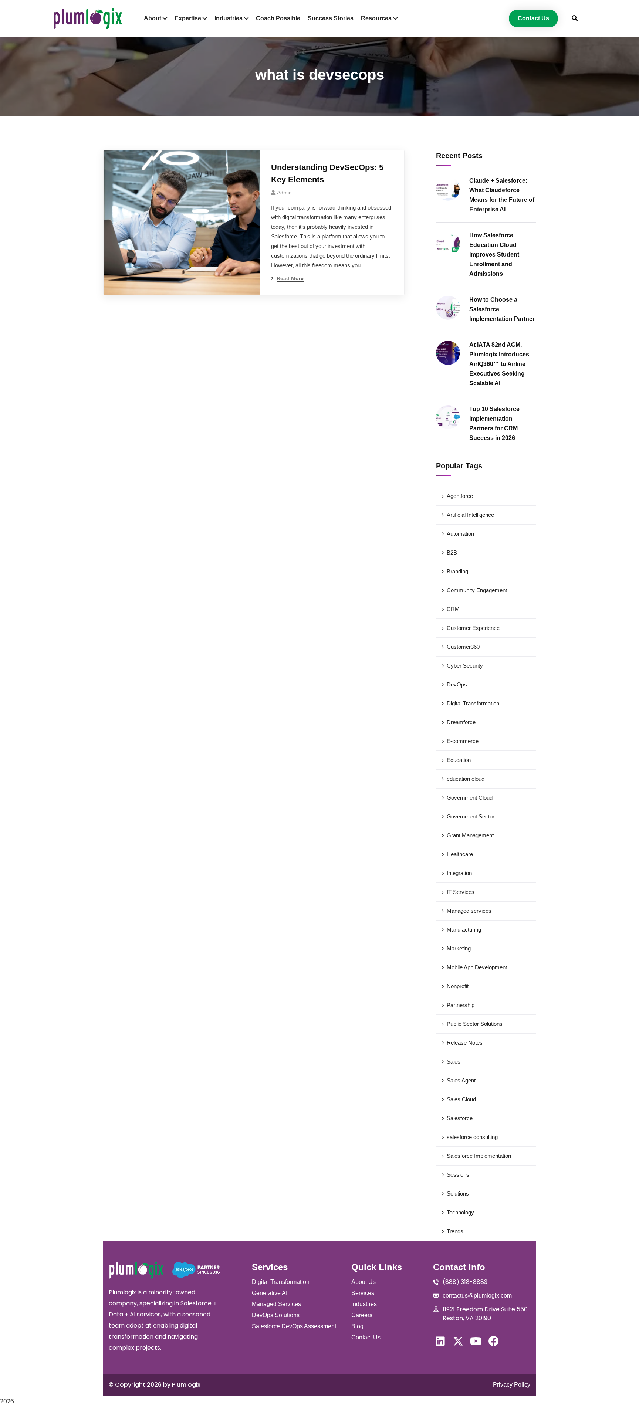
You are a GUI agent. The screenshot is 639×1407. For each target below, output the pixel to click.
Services (362, 1293)
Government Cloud (470, 797)
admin (284, 193)
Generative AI (269, 1293)
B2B (452, 552)
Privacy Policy (511, 1384)
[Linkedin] (440, 1341)
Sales (453, 1061)
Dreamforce (461, 722)
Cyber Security (465, 665)
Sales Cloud (461, 1099)
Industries (364, 1304)
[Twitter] (458, 1341)
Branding (457, 571)
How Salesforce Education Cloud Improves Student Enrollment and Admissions (494, 254)
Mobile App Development (477, 967)
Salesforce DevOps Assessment (294, 1326)
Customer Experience (473, 628)
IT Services (460, 892)
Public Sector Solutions (475, 1024)
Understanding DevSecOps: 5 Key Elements (327, 173)
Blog (357, 1326)
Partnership (460, 1005)
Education (459, 760)
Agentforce (460, 496)
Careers (361, 1315)
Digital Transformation (473, 703)
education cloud (465, 779)
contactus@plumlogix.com (477, 1295)
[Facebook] (493, 1341)
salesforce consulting (472, 1137)
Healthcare (460, 854)
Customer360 (463, 647)
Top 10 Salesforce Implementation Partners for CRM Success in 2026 (494, 423)
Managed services (469, 911)
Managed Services (276, 1304)
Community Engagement (477, 590)
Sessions (458, 1175)
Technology (460, 1212)
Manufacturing (464, 929)
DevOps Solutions (276, 1315)
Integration (459, 873)
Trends (455, 1231)
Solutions (458, 1193)
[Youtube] (476, 1341)
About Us (363, 1282)
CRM (453, 609)
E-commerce (463, 741)
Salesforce (460, 1118)
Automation (460, 533)
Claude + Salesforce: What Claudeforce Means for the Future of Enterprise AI (501, 195)
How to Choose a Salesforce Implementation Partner (502, 309)
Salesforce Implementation (479, 1156)
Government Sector (470, 816)
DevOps (457, 684)
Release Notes (465, 1043)
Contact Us (366, 1337)
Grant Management (470, 835)
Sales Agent (461, 1080)
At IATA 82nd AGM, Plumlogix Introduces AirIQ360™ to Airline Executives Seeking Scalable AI (499, 364)
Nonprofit (458, 986)
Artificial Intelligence (470, 515)
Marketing (459, 948)
